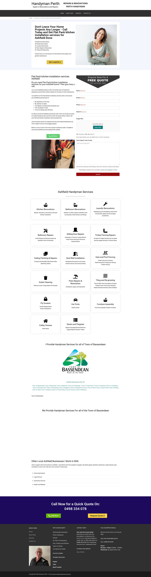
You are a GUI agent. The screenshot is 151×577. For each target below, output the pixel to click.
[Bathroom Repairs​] (46, 231)
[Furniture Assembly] (105, 300)
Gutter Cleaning (45, 282)
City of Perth (92, 387)
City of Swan (37, 390)
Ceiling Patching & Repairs (45, 258)
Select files (98, 127)
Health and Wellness (39, 484)
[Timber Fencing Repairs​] (105, 231)
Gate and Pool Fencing (105, 257)
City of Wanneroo (81, 390)
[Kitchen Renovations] (46, 205)
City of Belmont (62, 385)
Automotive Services (39, 481)
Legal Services (38, 477)
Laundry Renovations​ (105, 208)
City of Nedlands (65, 387)
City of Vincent (70, 390)
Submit (98, 174)
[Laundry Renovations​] (105, 204)
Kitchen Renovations (46, 209)
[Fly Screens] (46, 299)
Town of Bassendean (38, 385)
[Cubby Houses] (46, 321)
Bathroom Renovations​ (75, 209)
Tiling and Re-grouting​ (105, 280)
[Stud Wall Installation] (75, 254)
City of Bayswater (51, 385)
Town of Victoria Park (58, 390)
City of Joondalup (112, 385)
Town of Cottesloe (99, 385)
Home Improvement (39, 473)
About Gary (32, 535)
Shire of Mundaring (53, 387)
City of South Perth (102, 387)
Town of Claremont (88, 385)
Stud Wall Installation (75, 258)
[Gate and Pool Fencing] (105, 253)
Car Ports (75, 304)
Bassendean (75, 382)
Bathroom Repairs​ (45, 235)
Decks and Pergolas (75, 324)
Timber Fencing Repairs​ (105, 235)
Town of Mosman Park (39, 387)
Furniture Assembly (105, 304)
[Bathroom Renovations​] (75, 205)
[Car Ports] (75, 300)
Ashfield (68, 382)
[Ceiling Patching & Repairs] (46, 254)
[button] (75, 473)
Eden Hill (82, 382)
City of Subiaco (46, 390)
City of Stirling (114, 387)
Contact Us (32, 541)
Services (31, 538)
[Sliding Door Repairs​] (75, 230)
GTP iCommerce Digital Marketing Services (60, 574)
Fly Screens (46, 303)
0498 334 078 (81, 542)
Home (30, 18)
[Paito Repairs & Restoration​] (75, 276)
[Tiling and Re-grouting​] (105, 276)
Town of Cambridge (74, 385)
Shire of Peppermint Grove (79, 387)
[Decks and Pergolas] (75, 320)
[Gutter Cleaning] (46, 278)
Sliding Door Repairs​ (75, 234)
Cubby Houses (45, 325)
